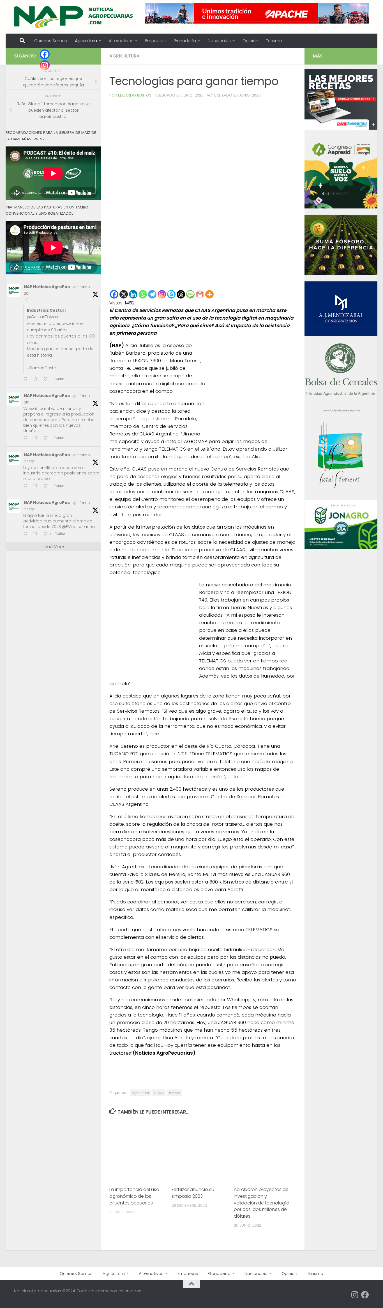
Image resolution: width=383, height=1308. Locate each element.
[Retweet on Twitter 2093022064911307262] (37, 438)
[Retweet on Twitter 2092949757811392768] (37, 534)
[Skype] (171, 294)
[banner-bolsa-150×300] (340, 411)
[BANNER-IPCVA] (340, 128)
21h (26, 402)
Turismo (274, 40)
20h (27, 293)
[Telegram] (152, 294)
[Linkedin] (133, 294)
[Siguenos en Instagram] (355, 1295)
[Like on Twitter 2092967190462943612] (47, 486)
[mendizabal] (340, 335)
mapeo (174, 1093)
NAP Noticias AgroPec (47, 287)
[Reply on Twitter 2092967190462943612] (27, 486)
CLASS (159, 1093)
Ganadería (185, 40)
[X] (123, 294)
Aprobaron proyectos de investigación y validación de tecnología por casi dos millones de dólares (261, 1203)
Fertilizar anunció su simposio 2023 (193, 1192)
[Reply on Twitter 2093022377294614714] (27, 379)
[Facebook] (114, 294)
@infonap (81, 286)
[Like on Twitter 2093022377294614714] (47, 379)
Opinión (250, 40)
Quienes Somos (50, 40)
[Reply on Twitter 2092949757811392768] (27, 534)
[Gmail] (200, 294)
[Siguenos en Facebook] (365, 1295)
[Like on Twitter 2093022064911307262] (47, 438)
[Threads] (181, 294)
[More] (209, 294)
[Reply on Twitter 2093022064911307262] (27, 438)
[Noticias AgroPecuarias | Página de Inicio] (74, 17)
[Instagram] (162, 294)
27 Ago (29, 461)
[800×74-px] (257, 13)
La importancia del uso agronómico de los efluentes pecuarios (134, 1196)
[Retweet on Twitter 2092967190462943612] (37, 486)
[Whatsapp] (143, 294)
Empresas (155, 40)
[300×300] (340, 207)
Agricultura (86, 40)
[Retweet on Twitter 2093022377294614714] (37, 379)
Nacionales (219, 40)
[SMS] (190, 294)
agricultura (140, 1093)
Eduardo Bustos (134, 95)
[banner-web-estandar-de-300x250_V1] (340, 274)
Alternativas (121, 40)
